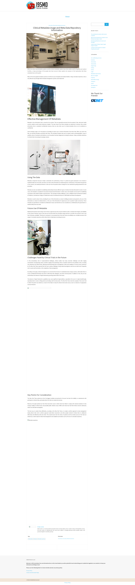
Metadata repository (41, 538)
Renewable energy (95, 79)
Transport (93, 81)
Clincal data (51, 25)
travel (92, 83)
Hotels (92, 69)
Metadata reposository (61, 25)
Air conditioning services (96, 58)
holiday (92, 67)
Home (67, 17)
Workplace (93, 87)
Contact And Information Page (32, 572)
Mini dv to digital (94, 75)
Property (93, 77)
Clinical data (55, 25)
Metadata (35, 538)
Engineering (93, 65)
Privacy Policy (29, 570)
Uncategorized (94, 85)
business (93, 60)
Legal (92, 71)
